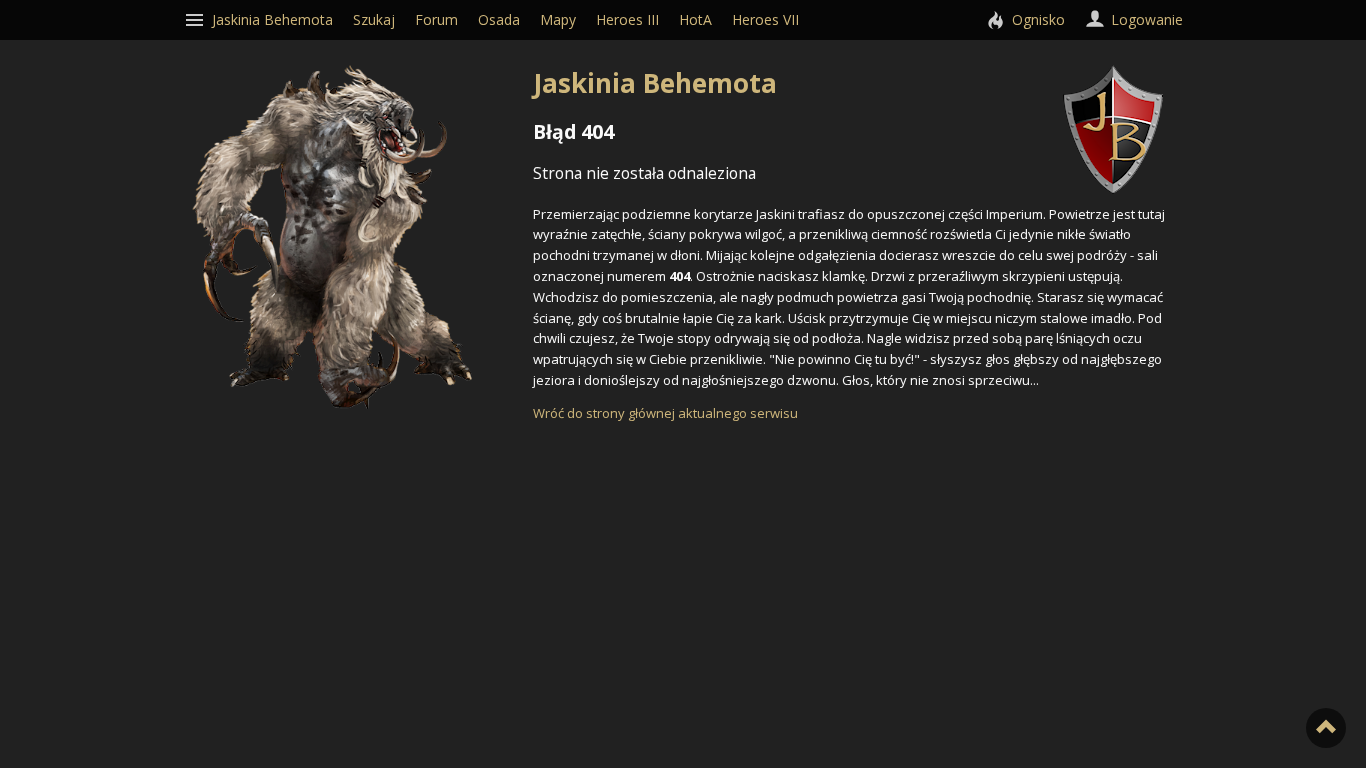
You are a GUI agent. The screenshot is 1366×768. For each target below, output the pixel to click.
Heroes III (627, 19)
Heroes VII (765, 19)
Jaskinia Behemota (655, 83)
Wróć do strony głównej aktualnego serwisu (665, 413)
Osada (499, 19)
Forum (436, 19)
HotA (695, 19)
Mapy (558, 19)
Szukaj (374, 19)
